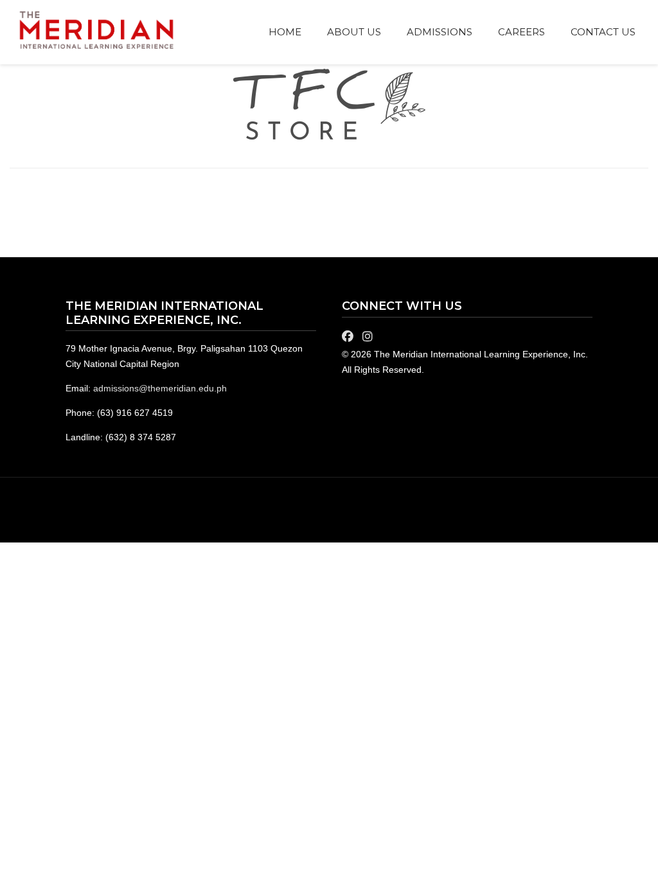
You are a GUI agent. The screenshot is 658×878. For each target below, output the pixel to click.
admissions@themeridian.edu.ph (160, 388)
